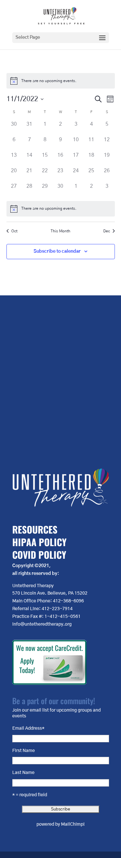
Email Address (28, 728)
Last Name (23, 772)
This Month (60, 231)
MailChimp (72, 824)
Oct (14, 231)
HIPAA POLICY (39, 542)
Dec (106, 231)
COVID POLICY (39, 554)
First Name (23, 750)
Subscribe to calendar (57, 251)
